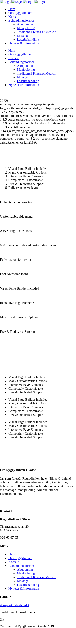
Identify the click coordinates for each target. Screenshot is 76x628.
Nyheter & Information (23, 588)
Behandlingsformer (21, 565)
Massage (22, 581)
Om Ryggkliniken (20, 558)
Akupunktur (25, 569)
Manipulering (26, 573)
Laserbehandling (28, 585)
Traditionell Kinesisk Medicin (36, 577)
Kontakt (13, 562)
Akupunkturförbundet (14, 605)
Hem (11, 554)
